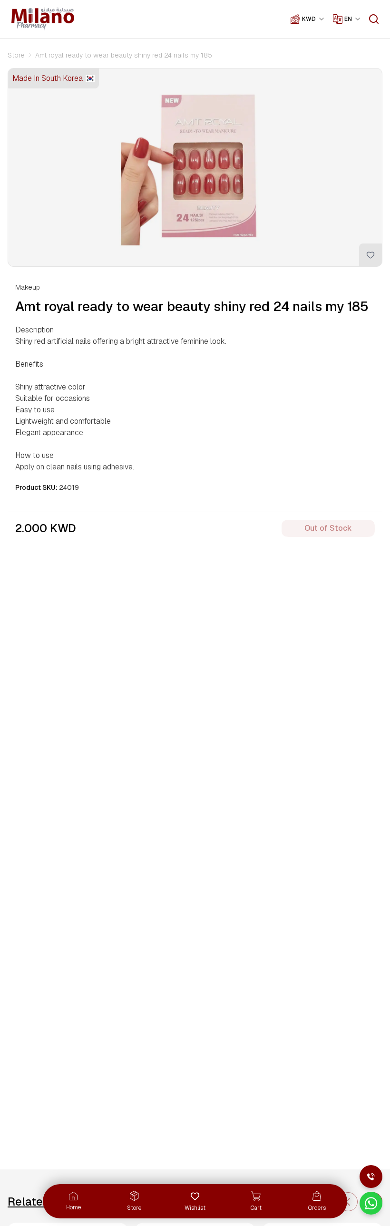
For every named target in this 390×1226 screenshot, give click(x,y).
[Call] (371, 1176)
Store (16, 55)
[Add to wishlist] (370, 255)
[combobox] (313, 19)
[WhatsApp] (371, 1203)
